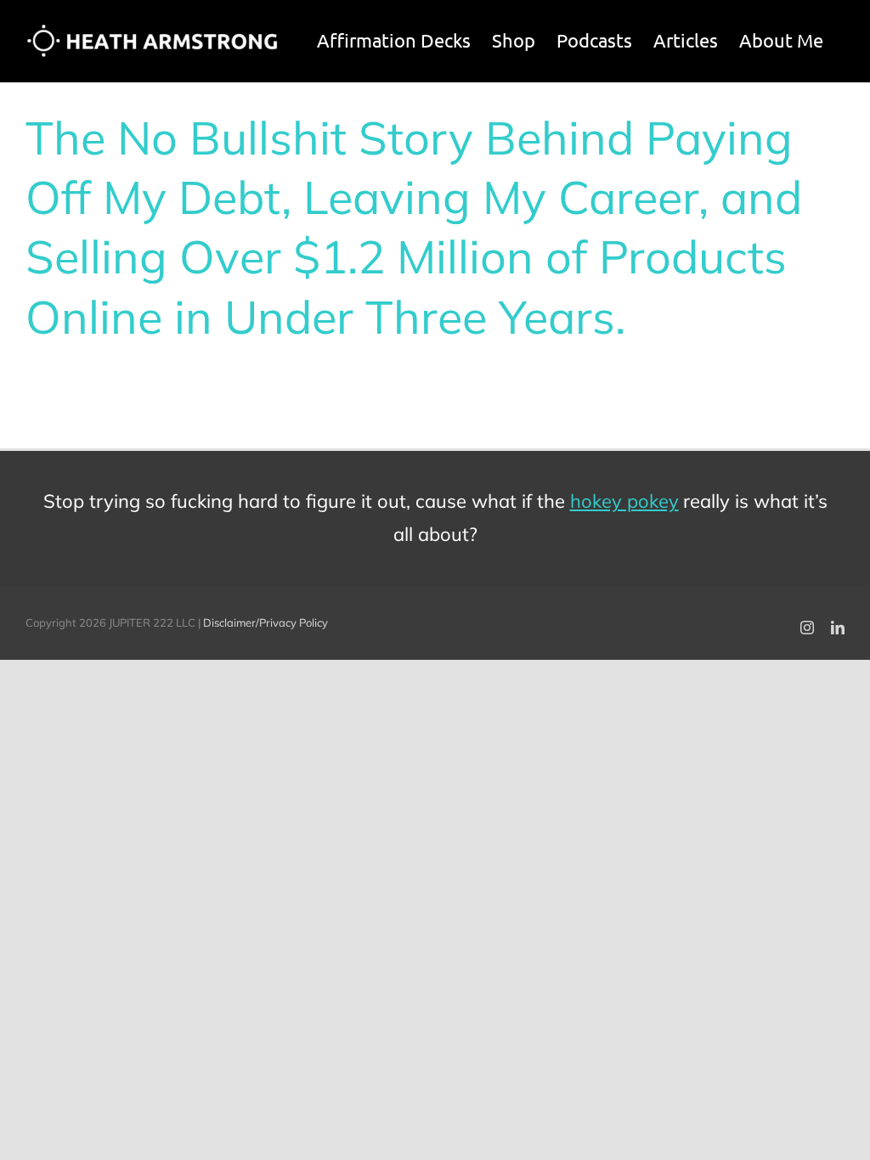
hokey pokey (624, 501)
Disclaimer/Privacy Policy (265, 622)
